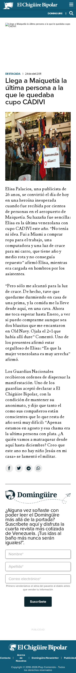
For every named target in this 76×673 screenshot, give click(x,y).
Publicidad (70, 657)
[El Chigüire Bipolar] (30, 5)
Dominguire (55, 13)
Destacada (12, 74)
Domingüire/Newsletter (45, 657)
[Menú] (71, 4)
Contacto (5, 657)
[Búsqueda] (71, 13)
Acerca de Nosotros (21, 657)
